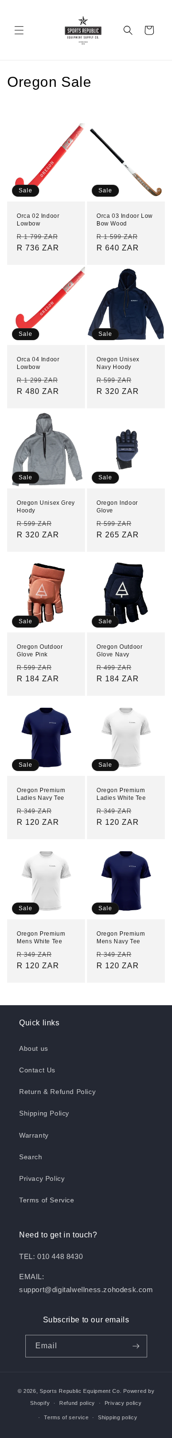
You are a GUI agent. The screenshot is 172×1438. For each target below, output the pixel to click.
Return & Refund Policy (57, 1091)
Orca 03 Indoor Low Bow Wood (125, 220)
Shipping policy (118, 1417)
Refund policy (77, 1403)
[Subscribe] (136, 1346)
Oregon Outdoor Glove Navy (119, 650)
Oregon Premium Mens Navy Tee (121, 937)
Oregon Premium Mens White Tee (41, 937)
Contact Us (37, 1070)
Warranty (34, 1135)
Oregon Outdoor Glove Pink (40, 650)
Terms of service (66, 1417)
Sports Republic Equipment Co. (80, 1391)
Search (31, 1157)
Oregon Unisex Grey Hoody (46, 506)
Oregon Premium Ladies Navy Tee (41, 794)
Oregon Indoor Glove (117, 506)
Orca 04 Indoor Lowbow (38, 363)
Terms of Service (47, 1200)
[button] (19, 30)
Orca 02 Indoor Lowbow (38, 220)
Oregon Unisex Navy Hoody (118, 363)
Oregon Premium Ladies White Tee (121, 794)
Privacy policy (123, 1403)
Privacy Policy (41, 1178)
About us (33, 1048)
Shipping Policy (44, 1113)
